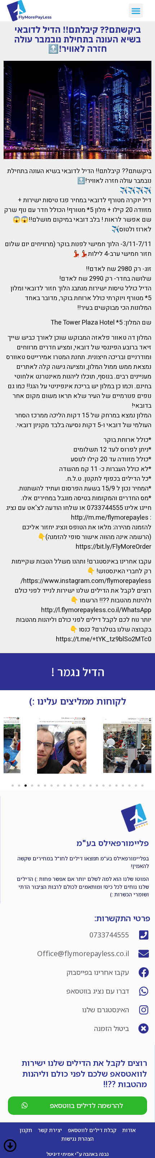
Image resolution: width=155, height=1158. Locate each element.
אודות (129, 1130)
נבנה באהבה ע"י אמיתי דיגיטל (77, 1153)
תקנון (25, 1130)
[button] (136, 11)
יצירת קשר (50, 1130)
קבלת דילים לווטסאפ (92, 1130)
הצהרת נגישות (77, 1138)
